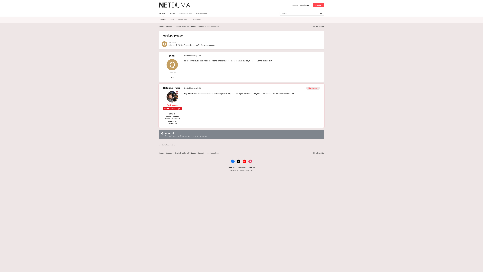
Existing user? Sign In (301, 5)
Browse (162, 13)
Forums (162, 20)
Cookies (252, 167)
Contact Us (242, 167)
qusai (173, 43)
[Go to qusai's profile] (164, 44)
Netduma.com (201, 13)
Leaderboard (196, 20)
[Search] (321, 13)
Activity (172, 13)
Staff (172, 20)
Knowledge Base (185, 13)
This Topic (311, 13)
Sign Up (318, 5)
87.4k (173, 114)
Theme (231, 167)
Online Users (182, 20)
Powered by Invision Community (241, 170)
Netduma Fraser (171, 88)
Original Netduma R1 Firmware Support (199, 45)
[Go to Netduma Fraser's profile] (172, 97)
